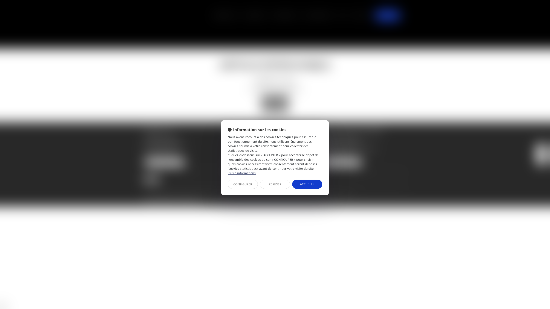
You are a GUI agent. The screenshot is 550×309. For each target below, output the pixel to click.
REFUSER (275, 184)
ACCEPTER (307, 184)
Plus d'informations (242, 173)
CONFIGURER (242, 184)
